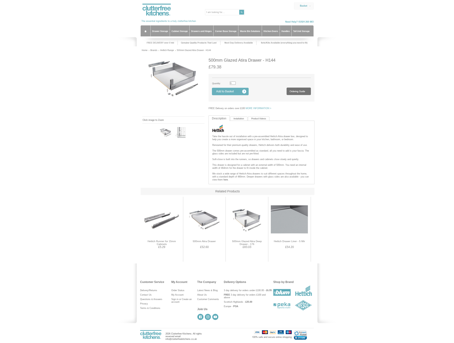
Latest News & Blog (207, 290)
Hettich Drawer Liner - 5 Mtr (289, 241)
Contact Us (146, 294)
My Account (177, 294)
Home (145, 50)
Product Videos (258, 118)
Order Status (177, 290)
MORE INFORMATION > (258, 108)
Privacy (144, 303)
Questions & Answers (151, 299)
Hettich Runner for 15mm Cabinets (162, 242)
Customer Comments (208, 299)
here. (226, 179)
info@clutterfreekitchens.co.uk (181, 339)
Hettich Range (167, 50)
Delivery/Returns (148, 290)
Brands (153, 50)
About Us (202, 294)
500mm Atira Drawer (204, 241)
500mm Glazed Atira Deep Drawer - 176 (247, 242)
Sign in (174, 299)
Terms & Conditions (150, 308)
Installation (239, 118)
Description (219, 118)
